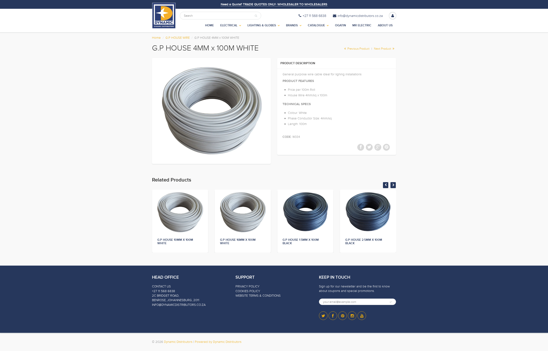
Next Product (383, 49)
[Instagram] (352, 315)
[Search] (256, 15)
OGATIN (340, 25)
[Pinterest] (342, 315)
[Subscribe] (390, 302)
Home (156, 38)
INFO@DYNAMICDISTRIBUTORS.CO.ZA (179, 305)
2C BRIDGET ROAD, (165, 295)
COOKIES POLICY (247, 291)
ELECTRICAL (228, 25)
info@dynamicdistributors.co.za (360, 16)
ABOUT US (385, 25)
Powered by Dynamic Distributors (218, 342)
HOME (209, 25)
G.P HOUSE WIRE (177, 38)
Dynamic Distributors (178, 342)
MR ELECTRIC (361, 25)
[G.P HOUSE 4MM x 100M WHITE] (211, 110)
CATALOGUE (316, 25)
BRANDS (292, 25)
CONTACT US (161, 286)
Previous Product (358, 49)
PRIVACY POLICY (247, 286)
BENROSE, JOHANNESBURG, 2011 (175, 300)
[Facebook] (333, 315)
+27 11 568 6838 (314, 16)
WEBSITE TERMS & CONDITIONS (258, 295)
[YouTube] (361, 315)
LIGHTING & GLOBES (261, 25)
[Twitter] (323, 315)
